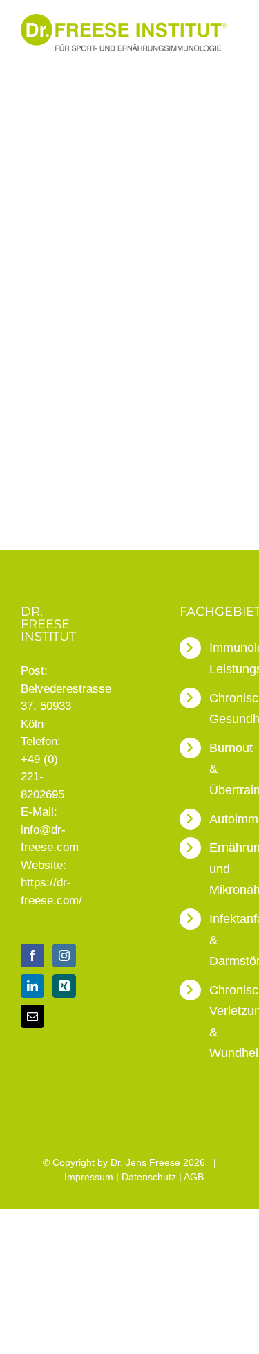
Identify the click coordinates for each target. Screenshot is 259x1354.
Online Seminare (62, 374)
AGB (194, 1176)
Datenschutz (149, 1176)
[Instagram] (64, 955)
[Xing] (64, 986)
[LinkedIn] (32, 986)
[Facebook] (32, 955)
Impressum (88, 1176)
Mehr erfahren (80, 471)
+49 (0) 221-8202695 (42, 777)
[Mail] (32, 1016)
